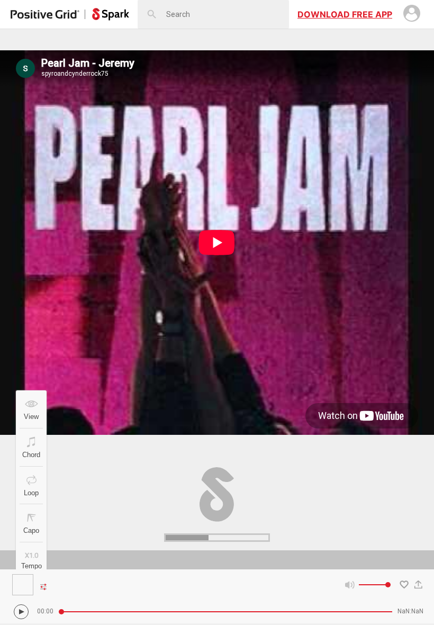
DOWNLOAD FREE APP (344, 14)
